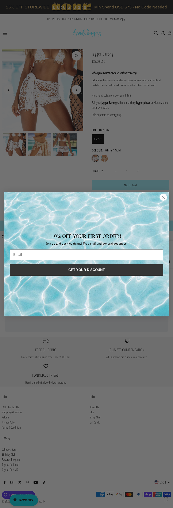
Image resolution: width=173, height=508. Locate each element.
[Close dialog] (163, 197)
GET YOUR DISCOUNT (86, 270)
